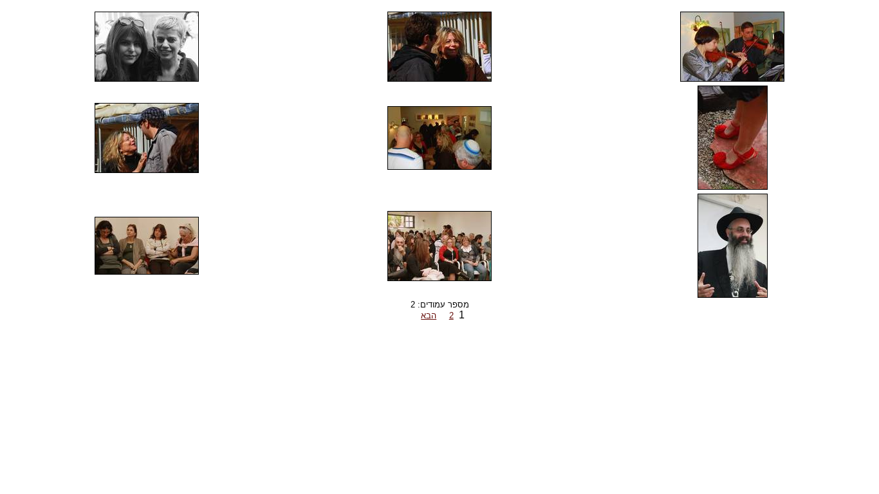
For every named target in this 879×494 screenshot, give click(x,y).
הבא (428, 315)
